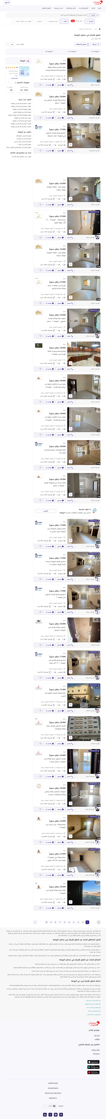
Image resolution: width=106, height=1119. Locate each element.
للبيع (99, 8)
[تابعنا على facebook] (56, 1115)
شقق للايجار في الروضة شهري (22, 112)
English (60, 1106)
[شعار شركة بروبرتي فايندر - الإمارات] (98, 2)
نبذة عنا (97, 1035)
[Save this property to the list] (40, 85)
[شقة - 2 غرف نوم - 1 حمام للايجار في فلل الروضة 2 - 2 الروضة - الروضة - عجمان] (67, 632)
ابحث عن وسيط (58, 8)
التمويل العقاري (46, 8)
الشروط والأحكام (53, 1083)
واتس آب (48, 85)
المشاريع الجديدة (83, 8)
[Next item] (8, 82)
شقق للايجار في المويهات (23, 135)
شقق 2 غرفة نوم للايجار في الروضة (21, 106)
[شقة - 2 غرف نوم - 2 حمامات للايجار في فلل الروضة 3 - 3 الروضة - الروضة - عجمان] (67, 389)
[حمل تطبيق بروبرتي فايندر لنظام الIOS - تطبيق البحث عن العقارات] (93, 1062)
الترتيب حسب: (20, 44)
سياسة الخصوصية (53, 1088)
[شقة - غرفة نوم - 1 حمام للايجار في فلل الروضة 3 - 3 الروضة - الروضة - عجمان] (67, 225)
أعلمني (45, 511)
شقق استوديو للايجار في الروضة (22, 120)
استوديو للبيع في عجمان (94, 1011)
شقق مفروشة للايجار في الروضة (22, 109)
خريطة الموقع (53, 1098)
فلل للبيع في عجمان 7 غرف (94, 1007)
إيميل (59, 85)
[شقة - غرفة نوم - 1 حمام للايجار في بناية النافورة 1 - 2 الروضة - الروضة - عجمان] (67, 895)
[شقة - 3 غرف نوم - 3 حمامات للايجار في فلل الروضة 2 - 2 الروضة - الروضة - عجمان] (67, 455)
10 (46, 922)
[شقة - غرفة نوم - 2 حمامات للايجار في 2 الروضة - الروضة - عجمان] (67, 356)
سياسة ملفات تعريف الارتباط (53, 1093)
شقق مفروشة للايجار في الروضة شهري (19, 115)
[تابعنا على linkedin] (45, 1115)
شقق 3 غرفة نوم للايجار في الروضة (21, 123)
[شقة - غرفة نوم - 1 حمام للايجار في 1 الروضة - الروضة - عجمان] (67, 105)
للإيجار (93, 8)
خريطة (94, 44)
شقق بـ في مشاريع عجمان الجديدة (21, 156)
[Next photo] (98, 70)
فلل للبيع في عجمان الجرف (94, 1014)
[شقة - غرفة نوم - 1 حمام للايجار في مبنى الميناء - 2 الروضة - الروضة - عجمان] (67, 830)
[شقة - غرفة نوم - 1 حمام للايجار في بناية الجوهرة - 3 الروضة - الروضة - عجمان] (67, 863)
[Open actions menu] (36, 85)
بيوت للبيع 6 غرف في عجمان (93, 1000)
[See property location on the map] (70, 79)
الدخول (7, 2)
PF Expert (96, 1053)
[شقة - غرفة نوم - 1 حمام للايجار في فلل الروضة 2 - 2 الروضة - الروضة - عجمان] (67, 698)
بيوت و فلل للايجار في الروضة (22, 118)
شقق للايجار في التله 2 (24, 144)
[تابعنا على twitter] (50, 1115)
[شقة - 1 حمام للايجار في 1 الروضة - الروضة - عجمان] (67, 534)
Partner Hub (96, 1050)
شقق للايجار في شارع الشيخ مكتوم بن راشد (18, 147)
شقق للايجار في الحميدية (24, 138)
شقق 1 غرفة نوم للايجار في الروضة (21, 103)
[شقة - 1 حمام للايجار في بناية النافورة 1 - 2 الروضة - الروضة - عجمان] (67, 138)
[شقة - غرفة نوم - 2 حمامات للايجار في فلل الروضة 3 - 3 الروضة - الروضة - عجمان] (67, 488)
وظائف (97, 1039)
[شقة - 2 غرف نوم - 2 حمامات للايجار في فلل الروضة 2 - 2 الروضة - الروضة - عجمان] (67, 72)
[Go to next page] (35, 922)
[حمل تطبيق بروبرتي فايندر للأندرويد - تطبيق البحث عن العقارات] (93, 1067)
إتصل (69, 85)
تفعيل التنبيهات (81, 44)
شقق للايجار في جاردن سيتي (22, 141)
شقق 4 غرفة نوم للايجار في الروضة (21, 126)
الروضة (93, 15)
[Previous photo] (69, 70)
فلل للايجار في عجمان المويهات (93, 1004)
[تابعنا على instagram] (61, 1115)
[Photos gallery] (83, 69)
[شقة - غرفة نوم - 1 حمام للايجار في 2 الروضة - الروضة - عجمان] (67, 192)
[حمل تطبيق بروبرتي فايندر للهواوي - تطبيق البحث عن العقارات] (93, 1072)
